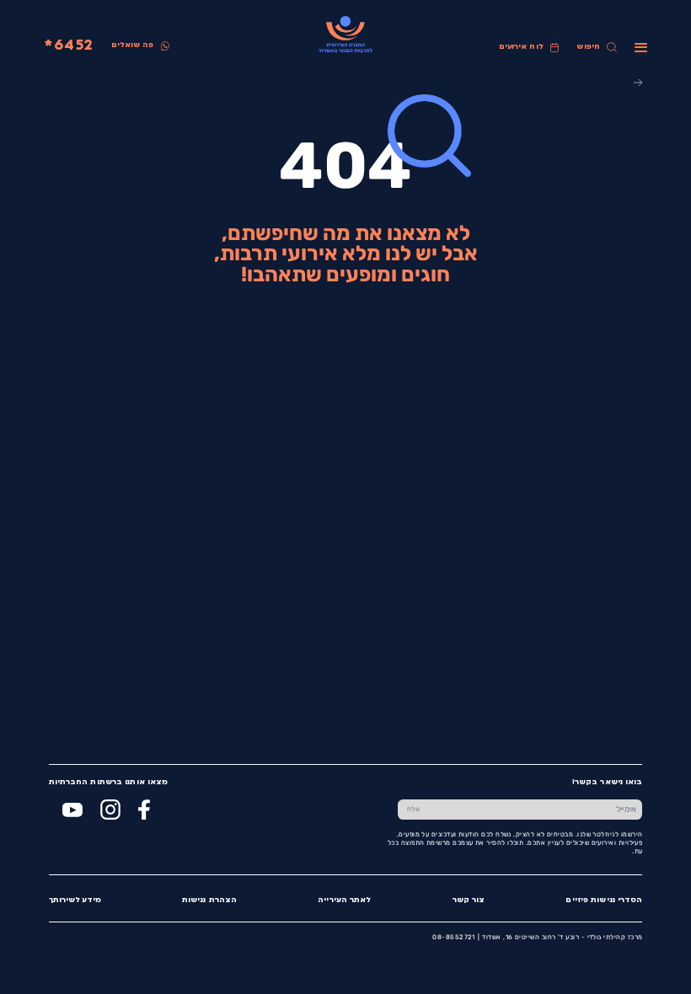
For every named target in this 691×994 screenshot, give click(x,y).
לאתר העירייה (344, 900)
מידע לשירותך (75, 900)
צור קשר (469, 900)
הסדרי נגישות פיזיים (603, 900)
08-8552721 (453, 937)
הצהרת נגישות (209, 900)
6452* (69, 46)
